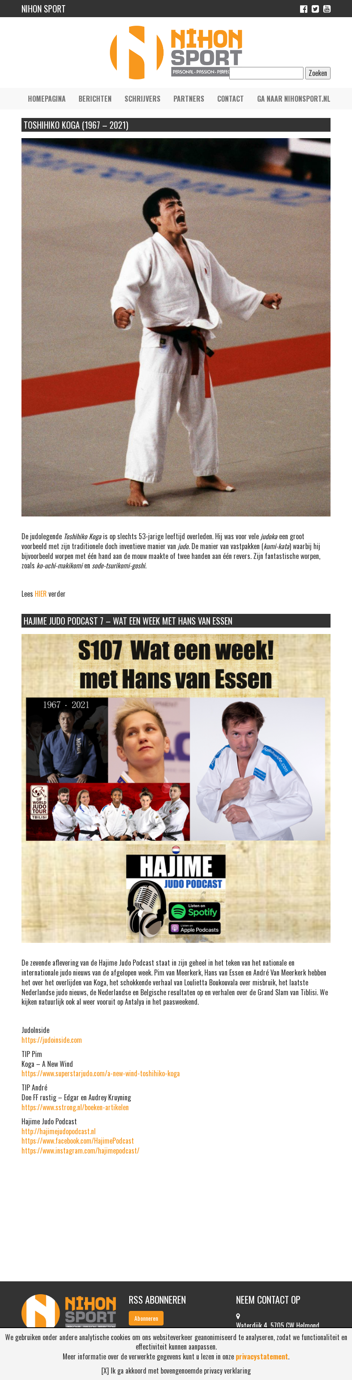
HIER (41, 594)
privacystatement (262, 1356)
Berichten (95, 99)
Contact (230, 99)
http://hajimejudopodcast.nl (58, 1131)
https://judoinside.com (51, 1040)
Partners (188, 99)
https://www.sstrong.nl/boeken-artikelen (75, 1107)
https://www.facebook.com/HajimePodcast (77, 1140)
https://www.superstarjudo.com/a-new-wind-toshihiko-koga (100, 1073)
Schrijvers (142, 99)
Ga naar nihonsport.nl (294, 99)
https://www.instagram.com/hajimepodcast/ (80, 1150)
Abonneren (146, 1318)
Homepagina (47, 99)
